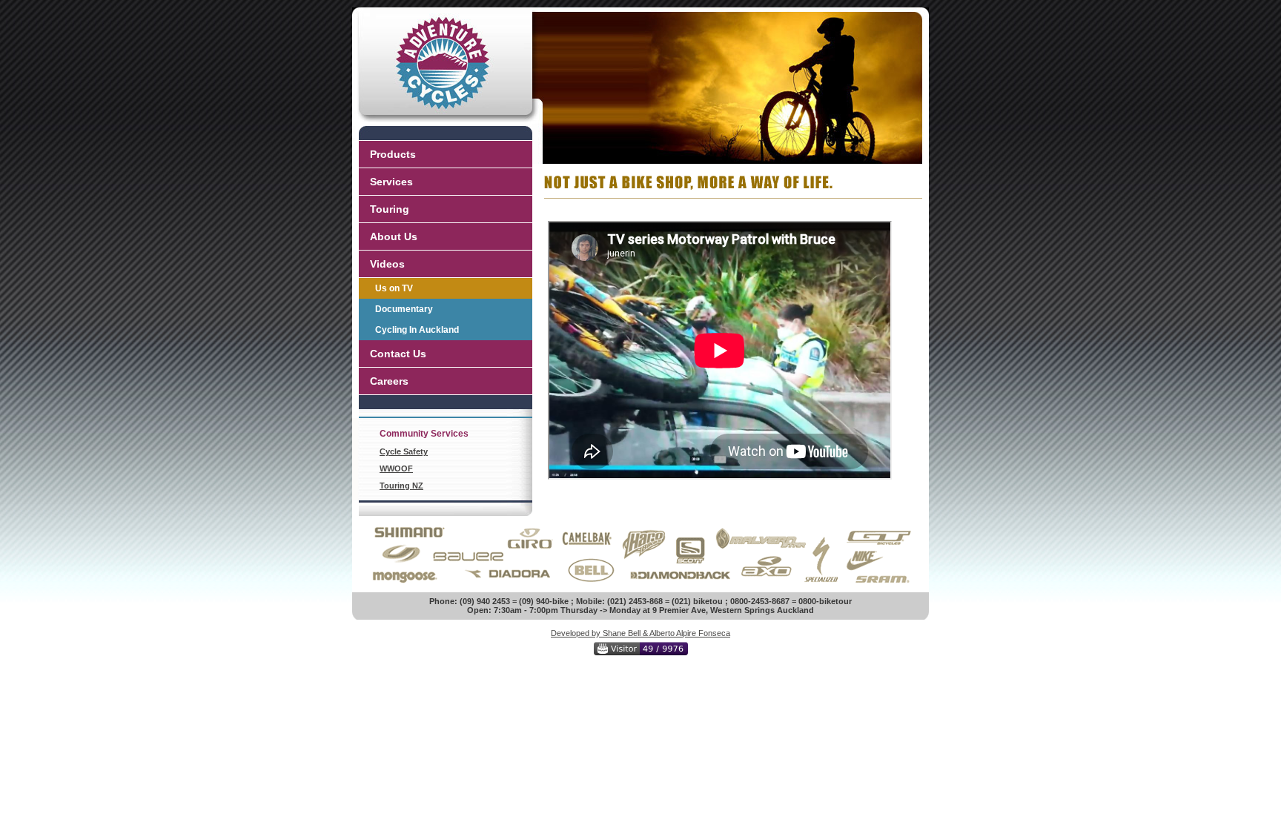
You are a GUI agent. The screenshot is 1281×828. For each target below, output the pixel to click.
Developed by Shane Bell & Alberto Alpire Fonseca (640, 633)
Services (391, 182)
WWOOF (396, 468)
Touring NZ (401, 485)
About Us (393, 236)
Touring (389, 209)
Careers (389, 381)
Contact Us (398, 354)
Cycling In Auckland (417, 330)
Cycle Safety (404, 451)
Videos (387, 264)
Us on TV (394, 288)
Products (393, 154)
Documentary (404, 309)
